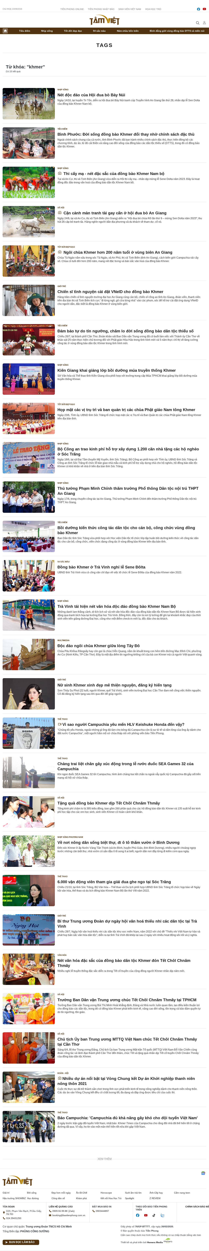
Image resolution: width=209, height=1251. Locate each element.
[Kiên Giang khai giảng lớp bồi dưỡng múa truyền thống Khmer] (29, 379)
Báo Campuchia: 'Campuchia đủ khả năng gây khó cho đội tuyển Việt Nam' (127, 1118)
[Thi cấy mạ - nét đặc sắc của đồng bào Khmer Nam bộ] (29, 182)
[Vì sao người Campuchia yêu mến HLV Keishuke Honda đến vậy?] (29, 733)
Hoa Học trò (153, 9)
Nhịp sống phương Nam (70, 837)
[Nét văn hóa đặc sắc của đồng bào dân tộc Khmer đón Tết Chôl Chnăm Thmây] (29, 969)
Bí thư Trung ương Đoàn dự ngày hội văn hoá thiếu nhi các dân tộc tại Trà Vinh (127, 923)
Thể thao (62, 719)
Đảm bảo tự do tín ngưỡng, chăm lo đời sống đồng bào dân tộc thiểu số (125, 331)
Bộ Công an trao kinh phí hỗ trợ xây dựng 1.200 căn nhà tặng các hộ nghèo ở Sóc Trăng (128, 451)
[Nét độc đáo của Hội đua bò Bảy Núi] (29, 103)
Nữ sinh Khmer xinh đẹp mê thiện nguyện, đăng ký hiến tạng (114, 685)
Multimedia (63, 640)
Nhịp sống (47, 31)
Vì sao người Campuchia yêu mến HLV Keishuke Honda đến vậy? (123, 724)
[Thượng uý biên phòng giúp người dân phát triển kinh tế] (29, 1205)
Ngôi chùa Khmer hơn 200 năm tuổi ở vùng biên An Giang (117, 252)
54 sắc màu (99, 31)
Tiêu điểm (24, 31)
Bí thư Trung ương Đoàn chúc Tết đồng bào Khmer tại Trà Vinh (116, 1157)
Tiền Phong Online (72, 9)
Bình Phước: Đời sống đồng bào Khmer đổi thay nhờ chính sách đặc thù (125, 134)
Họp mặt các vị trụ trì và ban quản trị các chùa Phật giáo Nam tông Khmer (126, 409)
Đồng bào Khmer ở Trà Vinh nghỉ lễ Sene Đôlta (101, 567)
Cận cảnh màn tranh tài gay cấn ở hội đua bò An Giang (114, 213)
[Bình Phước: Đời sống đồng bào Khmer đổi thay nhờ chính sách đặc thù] (29, 143)
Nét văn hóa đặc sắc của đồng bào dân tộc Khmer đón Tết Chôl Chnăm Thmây (123, 963)
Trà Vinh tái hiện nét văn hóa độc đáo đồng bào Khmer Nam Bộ (116, 606)
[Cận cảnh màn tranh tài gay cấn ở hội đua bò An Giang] (29, 221)
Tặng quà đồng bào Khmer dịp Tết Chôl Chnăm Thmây (108, 803)
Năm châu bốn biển (128, 31)
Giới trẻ (61, 286)
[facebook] (199, 9)
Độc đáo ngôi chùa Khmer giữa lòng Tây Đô (98, 646)
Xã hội (60, 208)
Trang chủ (5, 30)
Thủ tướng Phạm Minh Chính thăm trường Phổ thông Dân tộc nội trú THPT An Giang (128, 491)
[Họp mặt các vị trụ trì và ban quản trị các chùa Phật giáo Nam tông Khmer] (29, 418)
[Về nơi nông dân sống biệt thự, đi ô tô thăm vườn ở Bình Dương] (29, 851)
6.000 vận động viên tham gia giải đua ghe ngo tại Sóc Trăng (114, 882)
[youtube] (204, 9)
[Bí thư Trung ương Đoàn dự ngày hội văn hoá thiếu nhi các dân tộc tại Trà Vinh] (29, 930)
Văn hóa (62, 955)
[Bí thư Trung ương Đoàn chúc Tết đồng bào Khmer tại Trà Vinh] (29, 1166)
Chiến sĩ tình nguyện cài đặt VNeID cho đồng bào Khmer (110, 291)
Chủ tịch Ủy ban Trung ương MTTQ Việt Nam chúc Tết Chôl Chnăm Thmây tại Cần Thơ (127, 1041)
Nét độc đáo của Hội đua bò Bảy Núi (91, 95)
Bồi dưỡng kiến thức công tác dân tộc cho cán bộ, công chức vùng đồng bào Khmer (126, 530)
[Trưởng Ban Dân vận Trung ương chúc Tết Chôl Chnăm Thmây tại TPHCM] (29, 1008)
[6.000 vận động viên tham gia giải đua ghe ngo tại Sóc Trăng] (29, 890)
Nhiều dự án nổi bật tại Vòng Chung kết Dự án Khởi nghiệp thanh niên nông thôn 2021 (126, 1081)
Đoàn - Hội (62, 1073)
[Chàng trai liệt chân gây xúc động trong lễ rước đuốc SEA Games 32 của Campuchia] (29, 772)
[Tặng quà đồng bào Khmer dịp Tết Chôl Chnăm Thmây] (29, 812)
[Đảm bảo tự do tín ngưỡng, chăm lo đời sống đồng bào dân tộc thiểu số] (29, 339)
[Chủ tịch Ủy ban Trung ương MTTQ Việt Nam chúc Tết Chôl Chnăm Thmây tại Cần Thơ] (29, 1048)
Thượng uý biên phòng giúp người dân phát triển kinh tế (111, 1196)
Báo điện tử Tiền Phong (104, 20)
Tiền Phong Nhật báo (101, 9)
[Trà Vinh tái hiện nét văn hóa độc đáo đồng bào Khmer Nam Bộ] (29, 615)
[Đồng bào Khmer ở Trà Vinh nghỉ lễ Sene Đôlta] (29, 575)
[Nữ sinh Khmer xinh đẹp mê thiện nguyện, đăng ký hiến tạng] (29, 693)
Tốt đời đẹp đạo (73, 31)
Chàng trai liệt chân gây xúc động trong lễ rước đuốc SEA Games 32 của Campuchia (125, 766)
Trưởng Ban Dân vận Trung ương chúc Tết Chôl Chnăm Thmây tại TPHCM (126, 1000)
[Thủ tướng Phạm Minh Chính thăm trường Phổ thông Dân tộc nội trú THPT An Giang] (29, 497)
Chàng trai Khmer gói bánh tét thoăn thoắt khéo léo (105, 1236)
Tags (104, 45)
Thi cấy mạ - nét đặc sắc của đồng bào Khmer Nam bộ (113, 173)
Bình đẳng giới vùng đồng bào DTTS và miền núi (177, 31)
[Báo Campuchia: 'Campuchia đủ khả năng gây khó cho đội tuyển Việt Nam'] (29, 1126)
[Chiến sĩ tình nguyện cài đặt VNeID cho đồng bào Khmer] (29, 300)
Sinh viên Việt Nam (129, 9)
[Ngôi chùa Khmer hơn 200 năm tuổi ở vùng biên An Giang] (29, 261)
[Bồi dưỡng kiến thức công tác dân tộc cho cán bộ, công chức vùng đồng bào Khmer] (29, 536)
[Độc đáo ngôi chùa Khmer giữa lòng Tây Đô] (29, 654)
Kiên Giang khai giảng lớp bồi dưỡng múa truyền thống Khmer (116, 370)
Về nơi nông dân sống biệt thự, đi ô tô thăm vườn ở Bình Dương (118, 842)
